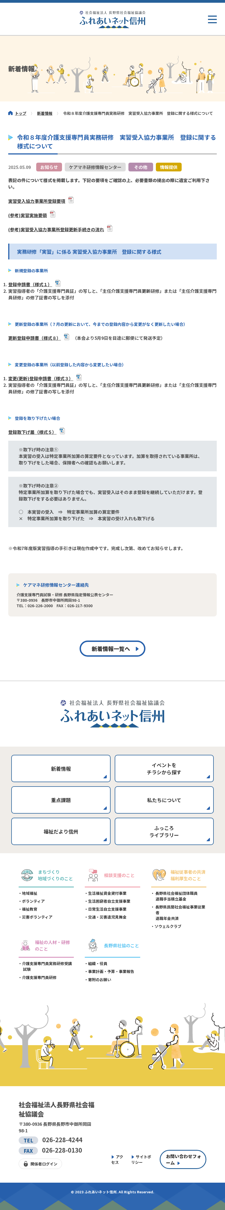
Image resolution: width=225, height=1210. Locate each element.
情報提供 (169, 167)
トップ (20, 113)
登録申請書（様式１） (30, 284)
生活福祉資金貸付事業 (107, 893)
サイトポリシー (141, 1159)
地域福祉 (29, 893)
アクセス (117, 1159)
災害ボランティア (37, 917)
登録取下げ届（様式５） (32, 432)
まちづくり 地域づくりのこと (55, 875)
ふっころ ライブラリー (164, 831)
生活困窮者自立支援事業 (109, 901)
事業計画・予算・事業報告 (111, 971)
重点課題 (61, 799)
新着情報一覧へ (111, 649)
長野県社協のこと (121, 945)
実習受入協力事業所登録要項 (36, 201)
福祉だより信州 (61, 831)
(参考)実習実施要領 (27, 215)
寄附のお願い (99, 979)
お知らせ (49, 167)
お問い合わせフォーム (183, 1159)
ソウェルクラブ (167, 926)
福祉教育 (29, 909)
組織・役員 (97, 963)
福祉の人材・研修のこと (52, 945)
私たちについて (164, 799)
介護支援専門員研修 (39, 977)
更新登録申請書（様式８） (34, 338)
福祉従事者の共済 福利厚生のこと (188, 875)
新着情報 (44, 113)
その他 (140, 167)
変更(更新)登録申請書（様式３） (40, 378)
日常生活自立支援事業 (107, 909)
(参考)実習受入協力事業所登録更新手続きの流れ (56, 229)
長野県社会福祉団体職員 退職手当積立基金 (176, 896)
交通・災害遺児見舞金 (107, 917)
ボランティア (33, 901)
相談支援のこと (119, 875)
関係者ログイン (43, 1164)
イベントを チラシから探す (164, 768)
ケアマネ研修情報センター (95, 167)
